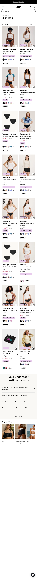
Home (3, 15)
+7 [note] (13, 59)
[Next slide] (20, 443)
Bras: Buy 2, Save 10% (18, 2)
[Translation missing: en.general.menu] (3, 6)
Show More (18, 416)
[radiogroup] (8, 59)
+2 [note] (13, 103)
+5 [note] (13, 190)
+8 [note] (30, 59)
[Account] (31, 6)
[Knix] (18, 6)
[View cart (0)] (34, 6)
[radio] (4, 59)
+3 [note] (30, 103)
